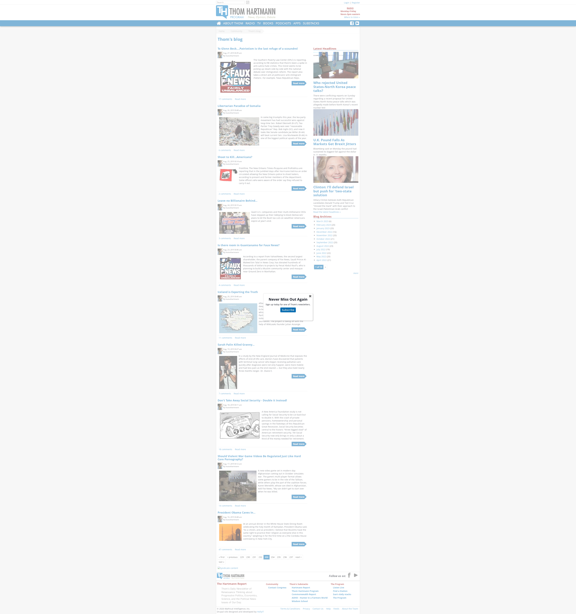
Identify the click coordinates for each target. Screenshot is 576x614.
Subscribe (288, 310)
